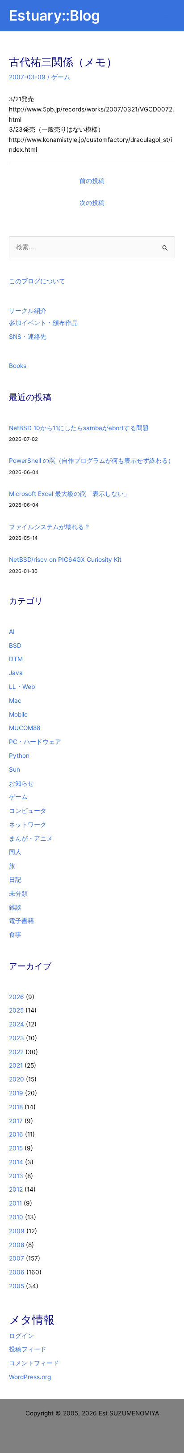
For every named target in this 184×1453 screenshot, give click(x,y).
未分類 (18, 893)
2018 (16, 1107)
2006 (17, 1272)
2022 (16, 1052)
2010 (16, 1217)
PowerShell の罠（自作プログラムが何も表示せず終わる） (91, 460)
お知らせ (21, 783)
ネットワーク (27, 824)
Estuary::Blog (54, 15)
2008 (16, 1244)
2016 (16, 1134)
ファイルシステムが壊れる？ (49, 526)
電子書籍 (21, 920)
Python (19, 755)
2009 (17, 1231)
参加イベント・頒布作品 (43, 322)
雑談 (15, 907)
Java (16, 672)
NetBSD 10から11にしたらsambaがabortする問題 (79, 428)
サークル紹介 (27, 310)
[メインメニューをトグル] (166, 16)
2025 (16, 1010)
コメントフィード (34, 1363)
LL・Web (22, 686)
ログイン (21, 1335)
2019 (16, 1093)
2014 (16, 1162)
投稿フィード (27, 1349)
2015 (16, 1148)
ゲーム (60, 77)
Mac (15, 700)
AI (12, 631)
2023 (16, 1038)
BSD (15, 645)
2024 (16, 1024)
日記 (15, 879)
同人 (15, 851)
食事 (15, 934)
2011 (15, 1203)
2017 (16, 1120)
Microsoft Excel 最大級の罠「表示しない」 (69, 493)
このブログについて (37, 281)
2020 (16, 1079)
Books (17, 365)
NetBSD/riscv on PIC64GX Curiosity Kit (65, 559)
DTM (16, 658)
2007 (16, 1258)
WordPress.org (30, 1376)
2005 (16, 1286)
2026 (16, 996)
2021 (16, 1065)
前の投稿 (92, 180)
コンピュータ (27, 810)
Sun (14, 769)
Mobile (18, 714)
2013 (16, 1175)
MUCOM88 (24, 727)
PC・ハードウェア (35, 741)
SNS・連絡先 (27, 336)
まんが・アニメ (31, 838)
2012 (16, 1189)
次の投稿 (92, 202)
